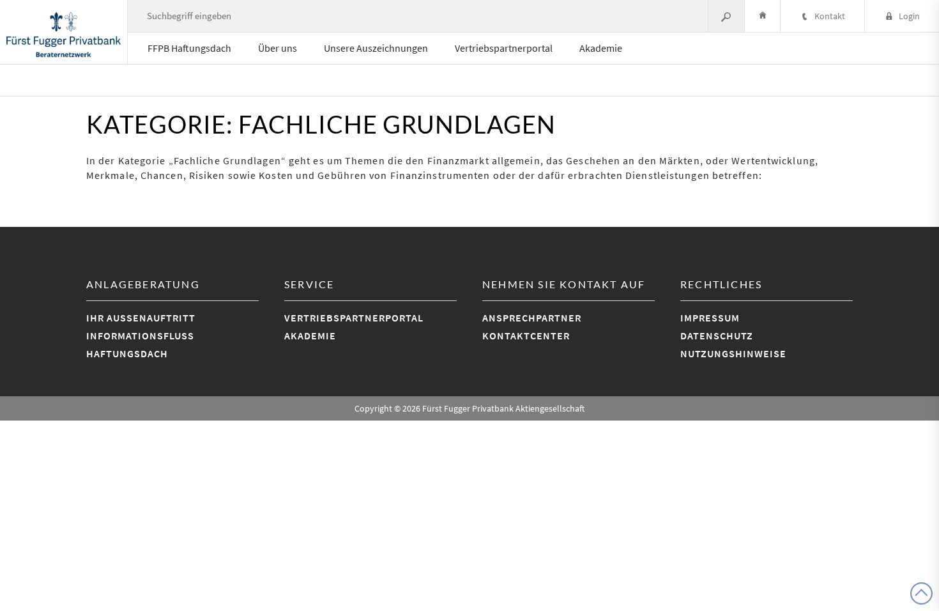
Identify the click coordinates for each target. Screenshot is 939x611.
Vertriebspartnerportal (504, 48)
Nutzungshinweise (733, 353)
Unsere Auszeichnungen (376, 48)
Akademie (600, 48)
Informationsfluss (140, 335)
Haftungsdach (127, 353)
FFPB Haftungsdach (189, 48)
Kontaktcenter (526, 335)
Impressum (710, 317)
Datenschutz (716, 335)
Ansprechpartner (531, 317)
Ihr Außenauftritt (140, 317)
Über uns (277, 48)
